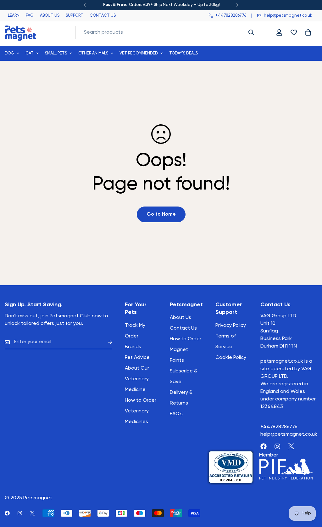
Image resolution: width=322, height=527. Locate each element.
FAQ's (176, 413)
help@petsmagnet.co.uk (288, 434)
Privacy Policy (230, 325)
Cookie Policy (230, 357)
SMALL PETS (56, 53)
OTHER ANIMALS (93, 53)
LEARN (13, 16)
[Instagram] (277, 446)
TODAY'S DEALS (183, 53)
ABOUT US (49, 16)
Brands (133, 346)
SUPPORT (74, 16)
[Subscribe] (105, 342)
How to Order (185, 339)
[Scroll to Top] (310, 492)
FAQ (30, 16)
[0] (308, 32)
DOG (9, 53)
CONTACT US (103, 16)
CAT (29, 53)
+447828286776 (278, 426)
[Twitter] (291, 446)
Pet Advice (137, 357)
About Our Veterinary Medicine (137, 379)
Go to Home (161, 214)
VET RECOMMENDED (138, 53)
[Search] (251, 32)
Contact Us (183, 328)
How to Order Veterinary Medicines (140, 411)
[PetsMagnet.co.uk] (20, 32)
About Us (180, 317)
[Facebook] (263, 446)
